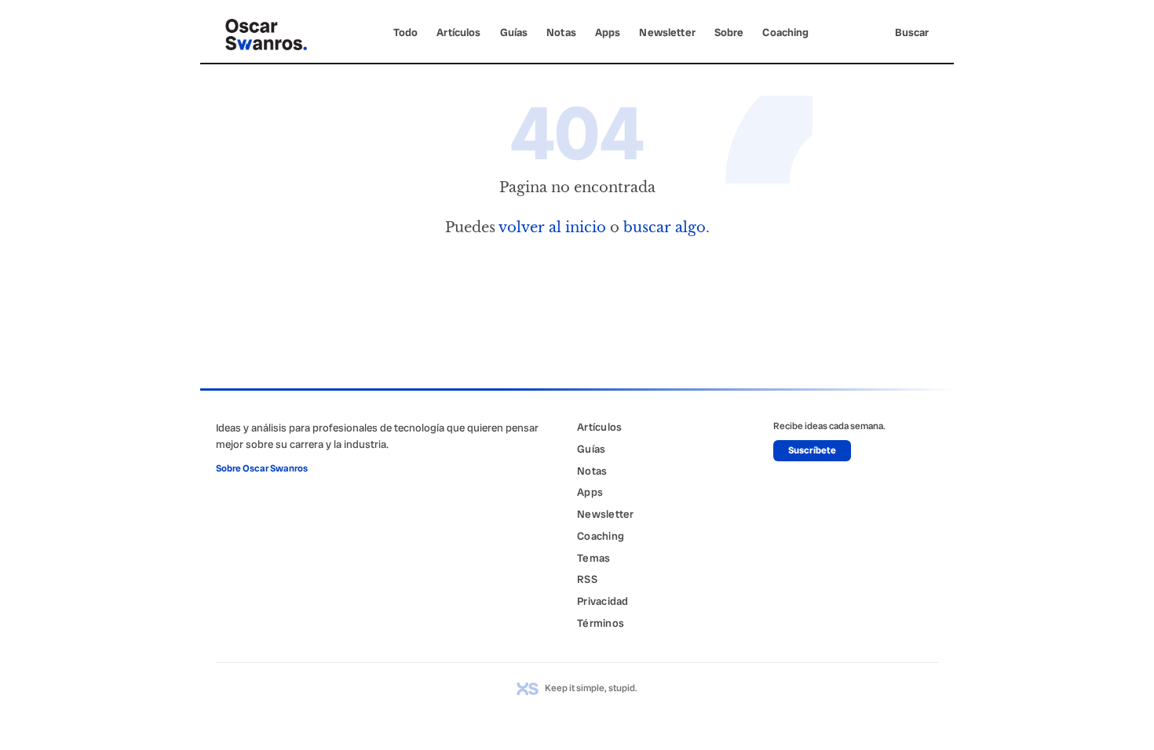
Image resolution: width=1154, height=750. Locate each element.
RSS (587, 579)
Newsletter (667, 32)
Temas (593, 558)
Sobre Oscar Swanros (262, 468)
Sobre (729, 32)
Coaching (785, 32)
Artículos (458, 32)
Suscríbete (812, 450)
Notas (561, 32)
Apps (608, 32)
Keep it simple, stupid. (591, 688)
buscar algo (664, 227)
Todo (405, 32)
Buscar (912, 32)
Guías (514, 32)
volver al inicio (552, 227)
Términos (600, 623)
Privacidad (603, 601)
